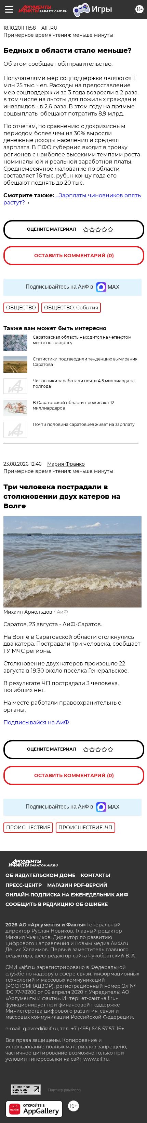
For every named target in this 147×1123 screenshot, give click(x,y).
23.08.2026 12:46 (22, 464)
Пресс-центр (23, 885)
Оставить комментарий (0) (74, 255)
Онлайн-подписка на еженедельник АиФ (66, 895)
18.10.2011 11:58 (19, 28)
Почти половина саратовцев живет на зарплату (84, 424)
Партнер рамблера (64, 1090)
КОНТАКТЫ (95, 875)
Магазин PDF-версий (77, 885)
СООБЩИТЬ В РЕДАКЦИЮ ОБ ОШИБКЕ (56, 904)
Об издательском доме (40, 875)
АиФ (62, 612)
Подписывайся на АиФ (36, 722)
